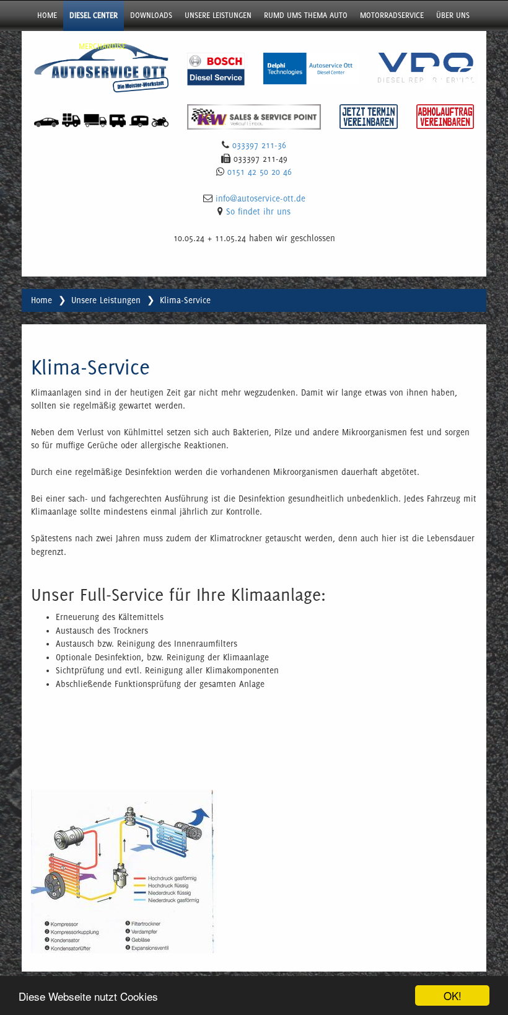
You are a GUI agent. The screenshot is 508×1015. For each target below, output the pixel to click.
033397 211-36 (259, 145)
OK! (453, 995)
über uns (453, 15)
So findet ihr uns (258, 211)
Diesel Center (93, 15)
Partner (51, 46)
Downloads (151, 15)
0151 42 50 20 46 (259, 172)
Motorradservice (392, 15)
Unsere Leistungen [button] (218, 15)
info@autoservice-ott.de (260, 198)
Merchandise (102, 46)
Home (47, 15)
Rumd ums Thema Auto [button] (306, 15)
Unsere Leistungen (106, 300)
